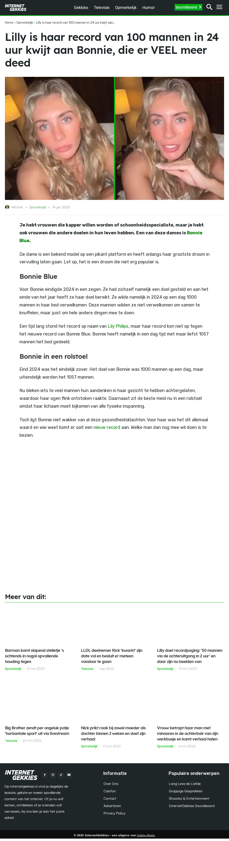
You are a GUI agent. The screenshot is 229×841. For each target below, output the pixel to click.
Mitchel (17, 207)
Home (9, 23)
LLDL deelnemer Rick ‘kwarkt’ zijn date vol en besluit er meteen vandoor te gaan (111, 656)
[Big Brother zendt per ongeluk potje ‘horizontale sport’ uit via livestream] (38, 703)
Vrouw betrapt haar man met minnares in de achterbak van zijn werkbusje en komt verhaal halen (187, 733)
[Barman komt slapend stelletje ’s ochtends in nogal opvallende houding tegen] (38, 626)
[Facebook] (45, 775)
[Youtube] (69, 775)
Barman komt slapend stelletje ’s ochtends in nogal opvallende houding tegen (34, 656)
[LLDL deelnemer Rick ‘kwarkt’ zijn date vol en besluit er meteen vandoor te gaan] (114, 626)
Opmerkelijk (25, 23)
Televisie (87, 669)
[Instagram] (53, 775)
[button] (209, 8)
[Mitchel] (8, 207)
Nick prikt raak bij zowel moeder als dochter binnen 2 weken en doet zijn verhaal (113, 733)
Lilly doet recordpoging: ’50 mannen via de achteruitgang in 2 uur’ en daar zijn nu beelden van (189, 656)
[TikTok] (61, 775)
